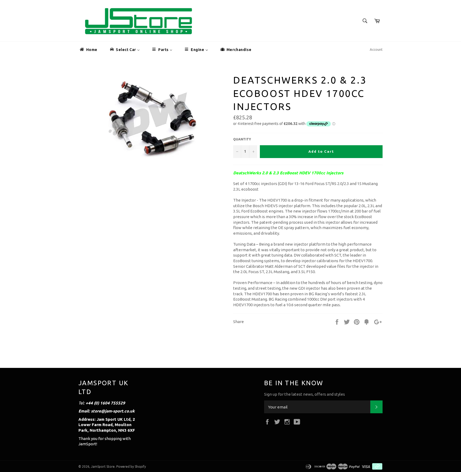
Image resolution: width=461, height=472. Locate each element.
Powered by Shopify (131, 466)
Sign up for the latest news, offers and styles (304, 394)
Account (376, 49)
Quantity (242, 139)
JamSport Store (103, 466)
